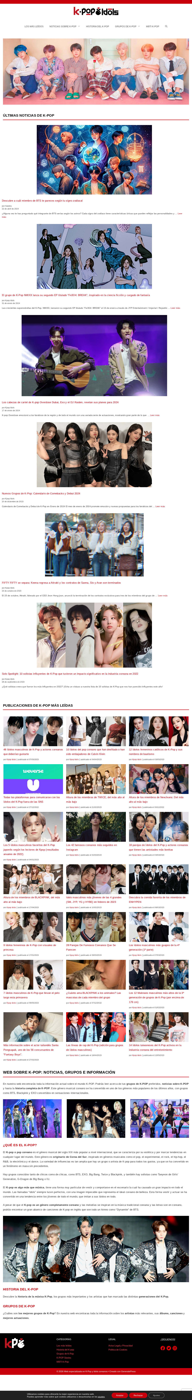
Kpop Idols (11, 759)
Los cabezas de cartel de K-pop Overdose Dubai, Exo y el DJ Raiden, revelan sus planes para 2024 (60, 402)
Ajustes (156, 1395)
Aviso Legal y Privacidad (120, 1345)
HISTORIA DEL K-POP (20, 1289)
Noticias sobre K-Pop (63, 26)
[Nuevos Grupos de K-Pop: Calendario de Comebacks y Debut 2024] (94, 455)
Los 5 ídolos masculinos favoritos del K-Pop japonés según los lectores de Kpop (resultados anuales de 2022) (31, 850)
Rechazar (138, 1395)
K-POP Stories (64, 1357)
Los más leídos (34, 26)
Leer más (175, 308)
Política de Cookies (117, 1349)
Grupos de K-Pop (125, 26)
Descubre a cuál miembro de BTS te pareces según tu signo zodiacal (42, 200)
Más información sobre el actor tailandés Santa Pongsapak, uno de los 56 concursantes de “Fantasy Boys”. (30, 1050)
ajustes (101, 1397)
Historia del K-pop (97, 26)
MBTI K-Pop (152, 26)
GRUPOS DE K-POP (19, 1306)
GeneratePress (128, 1371)
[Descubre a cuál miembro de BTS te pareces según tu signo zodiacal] (94, 160)
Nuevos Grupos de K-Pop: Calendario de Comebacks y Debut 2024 (41, 493)
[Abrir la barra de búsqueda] (166, 26)
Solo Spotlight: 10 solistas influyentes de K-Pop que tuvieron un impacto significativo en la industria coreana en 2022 (70, 673)
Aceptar (119, 1395)
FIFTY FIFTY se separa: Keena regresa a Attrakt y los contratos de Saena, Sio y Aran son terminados (61, 582)
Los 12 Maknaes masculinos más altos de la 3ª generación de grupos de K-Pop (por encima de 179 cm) (156, 998)
